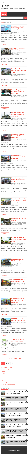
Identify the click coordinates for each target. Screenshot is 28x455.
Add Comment (14, 32)
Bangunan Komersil (5, 33)
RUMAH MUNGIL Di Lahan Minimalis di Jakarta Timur (18, 319)
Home (2, 22)
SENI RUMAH (5, 6)
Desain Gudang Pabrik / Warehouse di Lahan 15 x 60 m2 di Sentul (18, 157)
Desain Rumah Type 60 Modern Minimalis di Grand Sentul (18, 179)
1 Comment (14, 204)
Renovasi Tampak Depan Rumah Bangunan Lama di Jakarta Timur (17, 91)
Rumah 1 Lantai (4, 76)
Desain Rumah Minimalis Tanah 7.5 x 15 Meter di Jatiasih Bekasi (17, 136)
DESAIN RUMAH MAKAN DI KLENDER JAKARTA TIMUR (18, 280)
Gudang (12, 163)
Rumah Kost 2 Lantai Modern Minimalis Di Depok (18, 49)
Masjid (22, 119)
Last (20, 358)
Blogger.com (16, 451)
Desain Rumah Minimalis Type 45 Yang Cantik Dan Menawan (19, 200)
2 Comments (15, 244)
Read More (5, 44)
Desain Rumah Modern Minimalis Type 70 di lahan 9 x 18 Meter (18, 70)
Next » (15, 358)
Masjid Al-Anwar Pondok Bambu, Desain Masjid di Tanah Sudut (17, 114)
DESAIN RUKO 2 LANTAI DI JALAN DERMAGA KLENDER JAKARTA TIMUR (17, 300)
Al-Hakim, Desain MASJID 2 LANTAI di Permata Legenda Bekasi (18, 239)
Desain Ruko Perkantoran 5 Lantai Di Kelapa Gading (18, 27)
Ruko (11, 33)
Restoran (4, 377)
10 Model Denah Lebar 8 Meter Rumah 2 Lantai (17, 340)
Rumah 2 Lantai (4, 55)
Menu (4, 14)
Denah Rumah (14, 345)
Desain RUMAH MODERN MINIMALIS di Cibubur (17, 260)
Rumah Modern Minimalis (16, 224)
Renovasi (22, 96)
